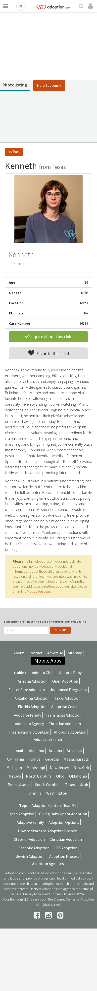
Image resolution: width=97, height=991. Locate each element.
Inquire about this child (51, 336)
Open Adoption (65, 681)
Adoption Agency (29, 723)
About (18, 652)
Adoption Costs (64, 706)
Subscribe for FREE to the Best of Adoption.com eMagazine (45, 621)
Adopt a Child (43, 672)
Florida (35, 759)
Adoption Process (64, 856)
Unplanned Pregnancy (68, 689)
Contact (36, 652)
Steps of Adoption (29, 839)
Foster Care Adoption (26, 689)
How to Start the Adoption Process (48, 830)
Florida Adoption (32, 706)
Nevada (15, 776)
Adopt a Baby (70, 672)
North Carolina (38, 776)
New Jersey (59, 767)
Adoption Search (48, 739)
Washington (56, 793)
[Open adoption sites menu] (20, 6)
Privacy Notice (33, 894)
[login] (91, 6)
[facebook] (38, 915)
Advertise (55, 652)
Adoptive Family (27, 715)
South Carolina (47, 784)
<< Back (14, 151)
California (15, 759)
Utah (84, 784)
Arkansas (74, 750)
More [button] (48, 85)
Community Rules (62, 894)
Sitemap (75, 652)
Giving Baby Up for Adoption (63, 813)
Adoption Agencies (48, 863)
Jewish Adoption (30, 856)
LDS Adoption (65, 847)
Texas (70, 784)
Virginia (35, 793)
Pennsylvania (19, 784)
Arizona (55, 750)
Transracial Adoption (64, 715)
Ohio (60, 776)
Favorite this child (51, 353)
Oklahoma (78, 776)
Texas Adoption (67, 698)
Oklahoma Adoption (32, 698)
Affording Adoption (70, 732)
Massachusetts (76, 759)
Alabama (36, 750)
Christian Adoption (64, 723)
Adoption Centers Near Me (54, 805)
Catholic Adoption (33, 847)
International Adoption (29, 732)
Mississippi (36, 767)
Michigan (14, 767)
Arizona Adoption (33, 681)
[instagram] (49, 915)
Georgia (52, 759)
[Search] (82, 6)
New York (81, 767)
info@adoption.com (35, 591)
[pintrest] (60, 915)
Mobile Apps (47, 660)
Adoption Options (63, 822)
